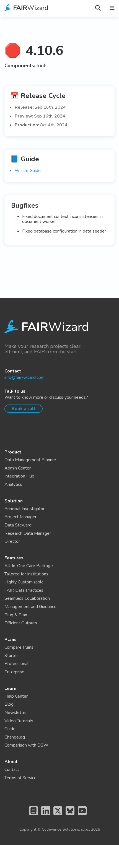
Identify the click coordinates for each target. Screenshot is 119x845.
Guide (9, 729)
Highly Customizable (24, 582)
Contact (11, 769)
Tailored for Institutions (26, 574)
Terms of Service (20, 778)
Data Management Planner (30, 460)
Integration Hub (19, 476)
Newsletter (15, 713)
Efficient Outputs (20, 623)
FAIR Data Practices (23, 590)
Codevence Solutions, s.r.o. (65, 829)
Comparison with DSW (26, 745)
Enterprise (14, 672)
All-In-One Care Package (28, 566)
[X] (57, 816)
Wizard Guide (28, 171)
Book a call (23, 409)
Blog (9, 704)
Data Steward (18, 525)
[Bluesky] (70, 816)
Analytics (13, 484)
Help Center (16, 696)
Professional (16, 664)
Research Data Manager (27, 533)
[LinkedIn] (45, 816)
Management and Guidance (30, 607)
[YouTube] (82, 816)
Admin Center (17, 468)
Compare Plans (18, 647)
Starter (11, 656)
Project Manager (20, 517)
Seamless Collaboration (27, 598)
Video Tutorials (18, 721)
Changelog (14, 737)
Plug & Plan (15, 615)
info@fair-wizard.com (24, 377)
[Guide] (33, 816)
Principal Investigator (24, 509)
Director (12, 541)
